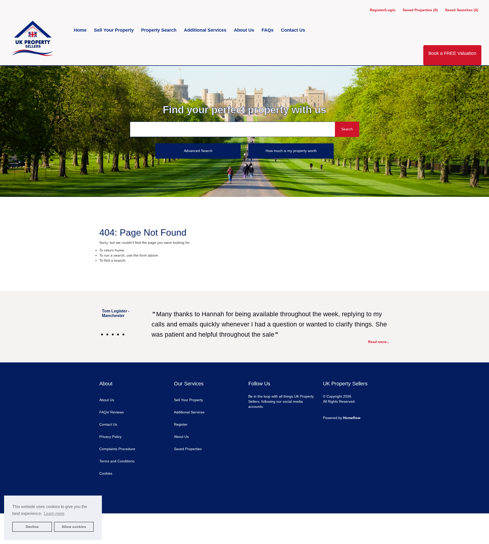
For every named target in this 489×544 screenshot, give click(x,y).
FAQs (268, 30)
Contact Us (293, 30)
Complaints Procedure (117, 449)
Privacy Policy (110, 437)
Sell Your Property (114, 30)
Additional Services (206, 30)
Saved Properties (188, 449)
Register (180, 424)
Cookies (105, 473)
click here (133, 250)
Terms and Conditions (116, 461)
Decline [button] (32, 527)
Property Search (159, 30)
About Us (244, 30)
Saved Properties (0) (420, 10)
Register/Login (383, 10)
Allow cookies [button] (74, 527)
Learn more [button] (54, 513)
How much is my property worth (291, 151)
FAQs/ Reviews (111, 412)
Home (81, 30)
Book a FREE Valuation (452, 53)
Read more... (379, 342)
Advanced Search (198, 151)
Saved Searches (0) (461, 10)
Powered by (341, 418)
